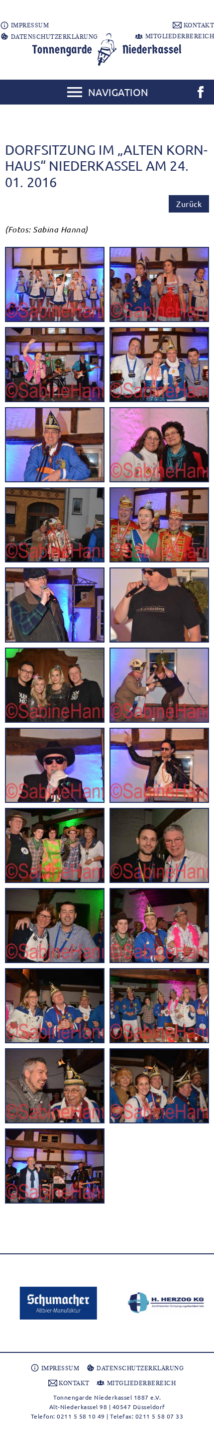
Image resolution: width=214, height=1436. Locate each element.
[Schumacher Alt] (53, 1303)
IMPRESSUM (29, 25)
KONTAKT (198, 25)
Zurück (189, 204)
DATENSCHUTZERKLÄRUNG (53, 36)
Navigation (118, 92)
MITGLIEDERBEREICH (178, 36)
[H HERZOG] (160, 1303)
